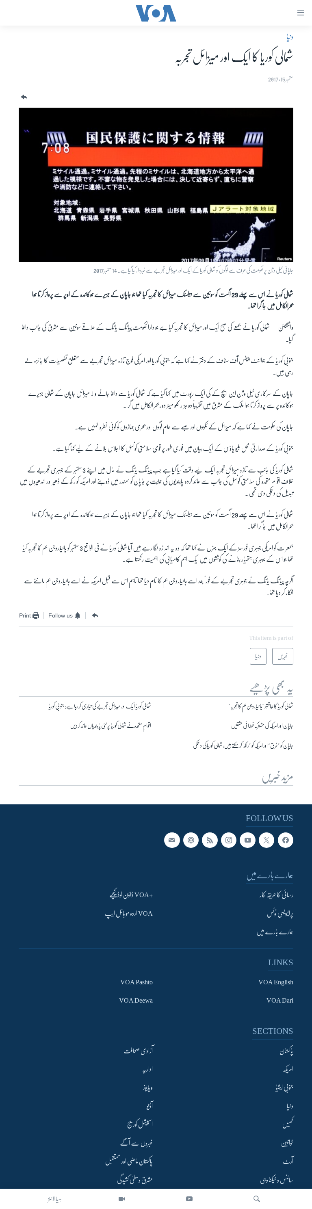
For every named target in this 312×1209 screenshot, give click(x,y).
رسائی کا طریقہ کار (276, 895)
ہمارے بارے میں (274, 932)
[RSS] (209, 839)
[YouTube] (189, 1199)
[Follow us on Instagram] (228, 839)
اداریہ (147, 1069)
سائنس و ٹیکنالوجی (276, 1180)
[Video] (122, 1199)
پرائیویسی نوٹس (280, 913)
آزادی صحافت (138, 1050)
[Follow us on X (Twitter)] (266, 839)
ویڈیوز (148, 1087)
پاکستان (286, 1050)
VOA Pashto (136, 982)
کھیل (287, 1124)
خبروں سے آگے (136, 1143)
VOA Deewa (136, 1000)
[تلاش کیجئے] (257, 1199)
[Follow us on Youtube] (247, 839)
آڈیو (150, 1106)
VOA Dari (279, 1000)
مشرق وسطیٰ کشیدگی (135, 1180)
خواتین (287, 1143)
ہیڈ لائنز (55, 1199)
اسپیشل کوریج (140, 1124)
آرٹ (288, 1161)
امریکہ (288, 1069)
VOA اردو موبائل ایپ (129, 913)
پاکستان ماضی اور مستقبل (129, 1161)
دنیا (289, 37)
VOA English (275, 982)
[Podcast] (191, 839)
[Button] (23, 97)
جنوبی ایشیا (284, 1087)
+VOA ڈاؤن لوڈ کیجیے (131, 895)
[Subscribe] (172, 839)
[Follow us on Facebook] (285, 839)
